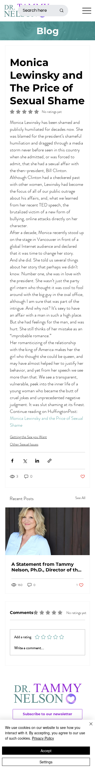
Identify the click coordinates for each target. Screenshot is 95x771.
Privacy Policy (43, 738)
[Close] (88, 727)
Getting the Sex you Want (28, 436)
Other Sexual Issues (24, 444)
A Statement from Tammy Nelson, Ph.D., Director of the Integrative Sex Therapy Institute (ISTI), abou (46, 567)
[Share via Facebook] (12, 460)
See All (80, 497)
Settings (46, 761)
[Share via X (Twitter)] (24, 460)
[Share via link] (49, 460)
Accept (46, 750)
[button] (47, 714)
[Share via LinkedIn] (37, 460)
